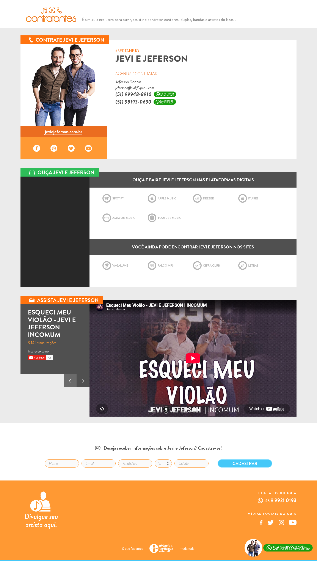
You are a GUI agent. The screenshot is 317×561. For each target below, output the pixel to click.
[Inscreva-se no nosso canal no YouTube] (293, 523)
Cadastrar (244, 463)
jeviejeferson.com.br (63, 131)
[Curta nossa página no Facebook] (261, 523)
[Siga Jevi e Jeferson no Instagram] (55, 148)
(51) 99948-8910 (133, 94)
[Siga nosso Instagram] (281, 523)
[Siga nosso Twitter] (271, 523)
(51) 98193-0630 (133, 102)
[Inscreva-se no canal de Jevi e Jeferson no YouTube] (89, 148)
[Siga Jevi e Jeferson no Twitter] (72, 148)
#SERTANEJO (127, 51)
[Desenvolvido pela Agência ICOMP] (161, 549)
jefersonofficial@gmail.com (134, 88)
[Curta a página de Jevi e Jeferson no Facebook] (37, 148)
